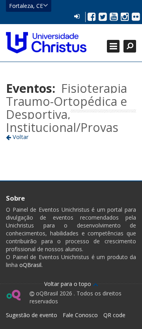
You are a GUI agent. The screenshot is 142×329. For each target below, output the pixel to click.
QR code (114, 315)
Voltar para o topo (68, 284)
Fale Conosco (80, 315)
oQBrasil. (30, 265)
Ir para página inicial (46, 42)
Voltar (20, 137)
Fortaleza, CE (26, 5)
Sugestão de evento (31, 315)
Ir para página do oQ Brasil (13, 295)
